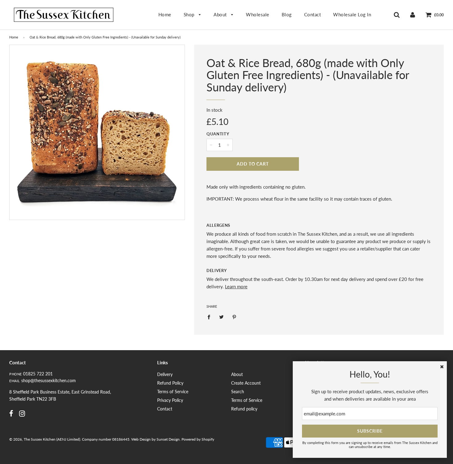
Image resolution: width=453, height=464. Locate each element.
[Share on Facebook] (210, 316)
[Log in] (412, 14)
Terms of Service (172, 391)
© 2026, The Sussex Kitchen (32, 439)
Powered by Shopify (198, 439)
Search (237, 391)
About (221, 14)
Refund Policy (170, 383)
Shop (190, 14)
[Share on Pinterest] (234, 316)
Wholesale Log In (352, 14)
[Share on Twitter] (221, 316)
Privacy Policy (170, 400)
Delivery (216, 270)
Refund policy (244, 408)
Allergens (218, 225)
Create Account (246, 383)
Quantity (217, 133)
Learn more (236, 286)
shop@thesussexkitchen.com (48, 380)
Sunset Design (168, 439)
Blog (287, 14)
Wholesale (257, 14)
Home (164, 14)
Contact (312, 14)
